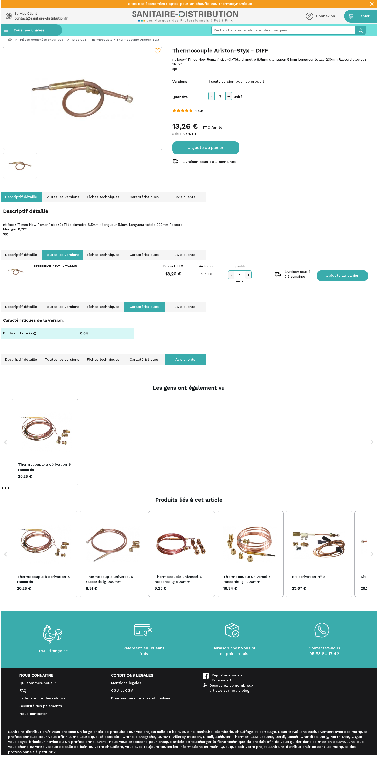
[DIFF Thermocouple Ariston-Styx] (82, 98)
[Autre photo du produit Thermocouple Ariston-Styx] (20, 165)
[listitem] (45, 442)
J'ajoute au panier (205, 147)
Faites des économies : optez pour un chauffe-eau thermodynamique (189, 4)
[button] (6, 442)
